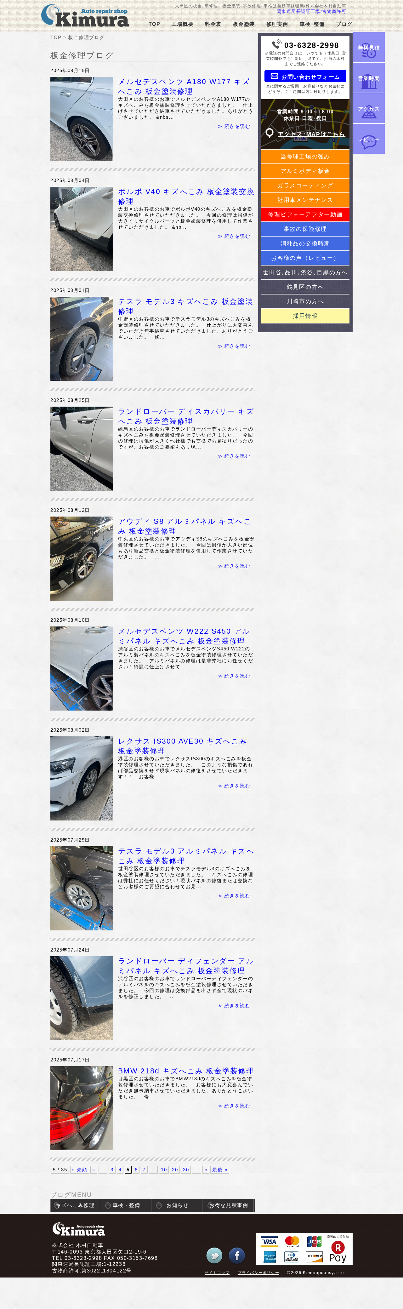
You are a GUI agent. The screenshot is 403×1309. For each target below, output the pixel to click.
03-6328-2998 (311, 45)
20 (175, 1169)
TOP (155, 24)
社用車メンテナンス (305, 200)
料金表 (213, 24)
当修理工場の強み (305, 156)
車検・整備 (126, 1205)
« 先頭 (79, 1169)
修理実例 (277, 24)
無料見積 (369, 47)
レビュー (369, 139)
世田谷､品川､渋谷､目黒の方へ (305, 272)
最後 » (219, 1169)
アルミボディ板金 (305, 171)
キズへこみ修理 (75, 1205)
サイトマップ (217, 1273)
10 (164, 1169)
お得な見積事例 (228, 1205)
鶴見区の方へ (305, 287)
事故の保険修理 (305, 229)
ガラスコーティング (305, 185)
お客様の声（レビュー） (305, 258)
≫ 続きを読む (234, 126)
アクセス (369, 108)
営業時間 (369, 78)
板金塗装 (244, 24)
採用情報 (305, 316)
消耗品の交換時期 (305, 243)
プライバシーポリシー (258, 1273)
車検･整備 (312, 24)
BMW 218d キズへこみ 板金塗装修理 (186, 1071)
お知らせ (178, 1205)
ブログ (344, 24)
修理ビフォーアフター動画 (305, 214)
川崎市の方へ (305, 301)
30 (186, 1169)
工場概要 (183, 24)
